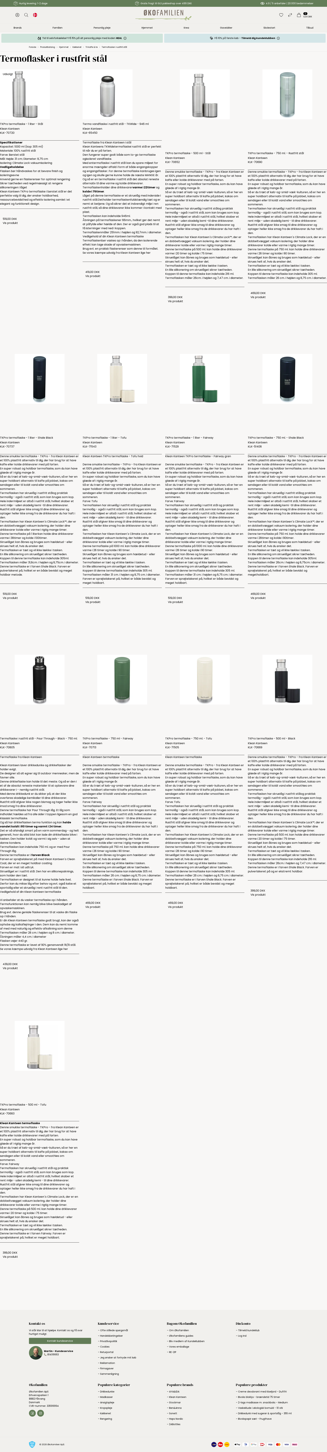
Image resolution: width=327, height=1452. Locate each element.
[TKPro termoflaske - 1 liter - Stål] (39, 94)
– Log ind (241, 1335)
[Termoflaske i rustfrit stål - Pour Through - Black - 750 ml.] (39, 694)
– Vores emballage (178, 1346)
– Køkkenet (104, 1413)
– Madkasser (105, 1397)
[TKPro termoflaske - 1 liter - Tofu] (122, 393)
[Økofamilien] (163, 15)
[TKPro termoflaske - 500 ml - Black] (287, 694)
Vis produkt (10, 223)
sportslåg (6, 888)
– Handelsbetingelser (110, 1335)
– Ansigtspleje (106, 1402)
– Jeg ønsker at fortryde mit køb (117, 1357)
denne (138, 249)
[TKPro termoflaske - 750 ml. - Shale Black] (287, 393)
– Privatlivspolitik (107, 1341)
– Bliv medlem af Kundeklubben (186, 1341)
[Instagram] (40, 1413)
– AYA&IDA (173, 1391)
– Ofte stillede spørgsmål (113, 1330)
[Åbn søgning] (26, 15)
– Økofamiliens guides (180, 1335)
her (148, 253)
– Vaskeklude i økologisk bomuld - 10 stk (259, 1408)
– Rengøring (105, 1419)
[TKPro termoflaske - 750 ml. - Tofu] (204, 694)
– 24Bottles (173, 1424)
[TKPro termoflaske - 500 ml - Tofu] (39, 1060)
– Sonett (172, 1413)
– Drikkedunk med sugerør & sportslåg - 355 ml (264, 1413)
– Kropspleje (105, 1408)
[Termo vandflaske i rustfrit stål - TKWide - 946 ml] (122, 94)
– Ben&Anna (174, 1408)
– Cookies (104, 1346)
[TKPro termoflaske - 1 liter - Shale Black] (39, 393)
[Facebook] (32, 1413)
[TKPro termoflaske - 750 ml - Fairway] (122, 694)
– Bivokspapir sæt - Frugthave (254, 1419)
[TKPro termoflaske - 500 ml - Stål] (204, 109)
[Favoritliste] (281, 15)
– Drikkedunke (106, 1391)
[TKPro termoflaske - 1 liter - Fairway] (204, 393)
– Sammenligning (108, 1374)
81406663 (53, 1354)
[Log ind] (17, 15)
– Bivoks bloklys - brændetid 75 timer (258, 1397)
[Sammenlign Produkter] (290, 15)
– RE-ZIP (171, 1352)
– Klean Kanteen (176, 1397)
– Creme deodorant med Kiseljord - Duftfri (261, 1391)
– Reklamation (106, 1363)
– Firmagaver (106, 1368)
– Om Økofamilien (178, 1330)
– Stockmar (174, 1402)
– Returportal (105, 1352)
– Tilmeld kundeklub (248, 1330)
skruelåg (29, 888)
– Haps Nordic (175, 1419)
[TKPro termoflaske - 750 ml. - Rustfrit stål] (287, 109)
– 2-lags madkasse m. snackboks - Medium (262, 1402)
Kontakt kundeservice (60, 1341)
